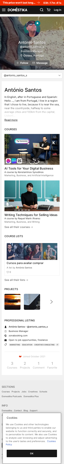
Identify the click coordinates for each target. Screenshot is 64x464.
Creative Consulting (44, 345)
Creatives (33, 391)
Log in (57, 9)
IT (57, 345)
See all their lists (15, 280)
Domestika (7, 410)
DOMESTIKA (17, 10)
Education (27, 345)
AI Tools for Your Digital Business (28, 168)
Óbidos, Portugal (33, 55)
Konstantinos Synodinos (31, 172)
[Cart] (48, 10)
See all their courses (17, 227)
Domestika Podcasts (12, 396)
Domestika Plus (31, 396)
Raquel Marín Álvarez (29, 218)
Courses (6, 391)
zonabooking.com (18, 335)
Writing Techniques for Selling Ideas (31, 215)
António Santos (24, 267)
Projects (16, 391)
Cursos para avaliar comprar (25, 263)
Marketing (15, 345)
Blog (26, 410)
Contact (18, 410)
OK (31, 453)
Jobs (24, 391)
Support (33, 410)
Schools (43, 391)
